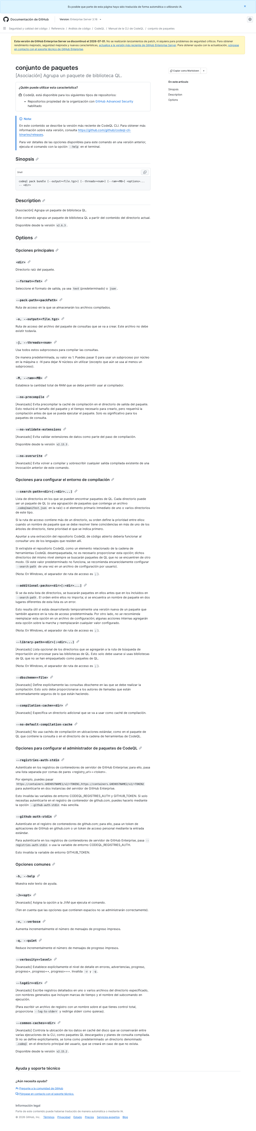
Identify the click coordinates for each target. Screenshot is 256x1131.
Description (28, 200)
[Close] (245, 6)
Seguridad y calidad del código (28, 28)
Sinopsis (25, 159)
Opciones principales (35, 250)
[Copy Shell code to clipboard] (145, 172)
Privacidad (63, 1117)
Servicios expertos (108, 1117)
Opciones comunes (33, 864)
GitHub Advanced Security (114, 101)
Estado (77, 1117)
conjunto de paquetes (161, 28)
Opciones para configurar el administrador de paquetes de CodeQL (76, 748)
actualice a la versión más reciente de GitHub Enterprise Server (137, 45)
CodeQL (99, 28)
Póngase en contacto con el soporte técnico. (46, 1093)
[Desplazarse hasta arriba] (248, 1122)
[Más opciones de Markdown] (204, 71)
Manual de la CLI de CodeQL (126, 28)
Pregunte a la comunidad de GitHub (41, 1088)
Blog (125, 1117)
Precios (89, 1117)
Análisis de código (79, 28)
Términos (48, 1117)
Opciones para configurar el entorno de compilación (63, 479)
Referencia (57, 28)
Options (24, 237)
